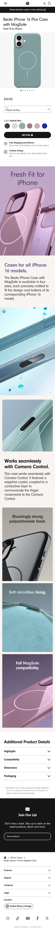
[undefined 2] (23, 90)
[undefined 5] (29, 90)
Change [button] (21, 907)
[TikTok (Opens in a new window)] (17, 918)
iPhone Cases (16, 857)
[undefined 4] (27, 90)
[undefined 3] (25, 90)
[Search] (45, 3)
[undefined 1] (21, 90)
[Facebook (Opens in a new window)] (37, 918)
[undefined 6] (31, 90)
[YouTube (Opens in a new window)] (28, 918)
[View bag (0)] (49, 3)
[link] (27, 135)
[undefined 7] (33, 90)
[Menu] (5, 3)
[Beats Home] (27, 3)
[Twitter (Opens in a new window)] (47, 918)
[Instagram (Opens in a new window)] (7, 918)
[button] (4, 311)
